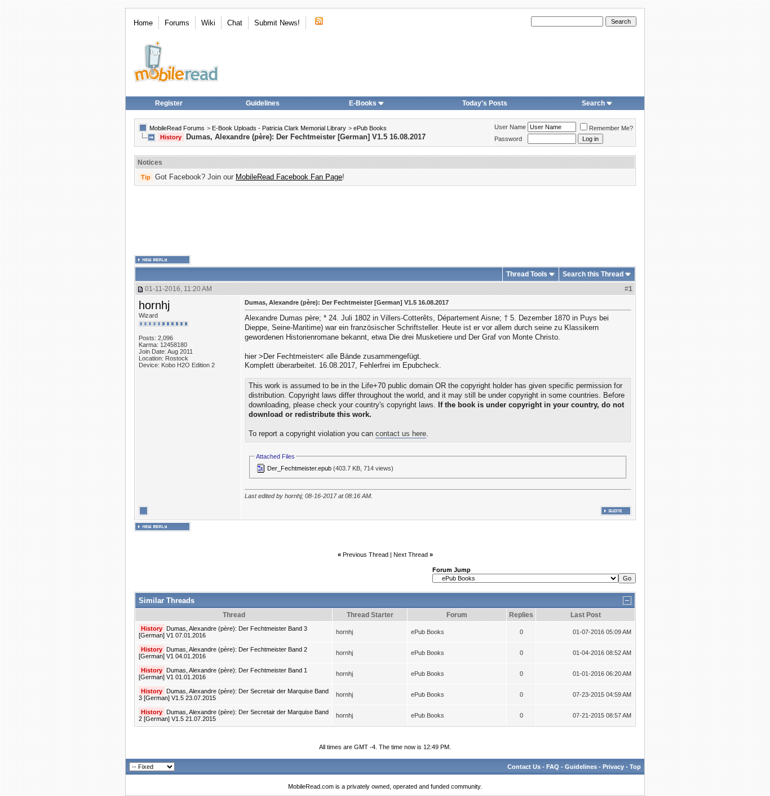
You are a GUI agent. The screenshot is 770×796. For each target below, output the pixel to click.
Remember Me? (611, 128)
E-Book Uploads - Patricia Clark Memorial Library (279, 128)
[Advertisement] (385, 220)
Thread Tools (526, 274)
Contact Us (524, 766)
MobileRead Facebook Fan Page (289, 177)
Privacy (613, 766)
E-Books (363, 103)
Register (169, 103)
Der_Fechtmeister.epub (299, 468)
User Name (510, 127)
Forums (177, 23)
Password (508, 138)
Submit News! (277, 23)
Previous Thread (365, 554)
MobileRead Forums (177, 128)
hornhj (154, 305)
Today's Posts (484, 103)
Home (143, 23)
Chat (234, 23)
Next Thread (410, 554)
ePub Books (370, 128)
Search (593, 103)
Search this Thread (593, 274)
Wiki (208, 23)
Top (635, 766)
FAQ (552, 766)
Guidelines (263, 103)
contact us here (400, 433)
